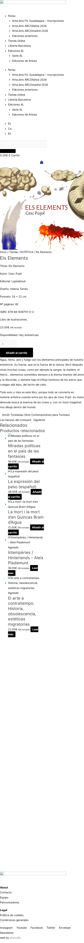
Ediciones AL (16, 50)
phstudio (15, 937)
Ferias (11, 15)
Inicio (3, 252)
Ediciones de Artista (24, 60)
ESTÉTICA (26, 252)
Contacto (6, 892)
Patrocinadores (9, 902)
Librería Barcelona (19, 45)
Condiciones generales (14, 920)
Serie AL (17, 55)
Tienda (13, 252)
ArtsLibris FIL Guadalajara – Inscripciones (38, 20)
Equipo (4, 897)
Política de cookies (11, 915)
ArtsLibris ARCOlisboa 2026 (29, 25)
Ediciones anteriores (25, 35)
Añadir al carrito (16, 352)
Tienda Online (16, 40)
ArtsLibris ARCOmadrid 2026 (30, 30)
